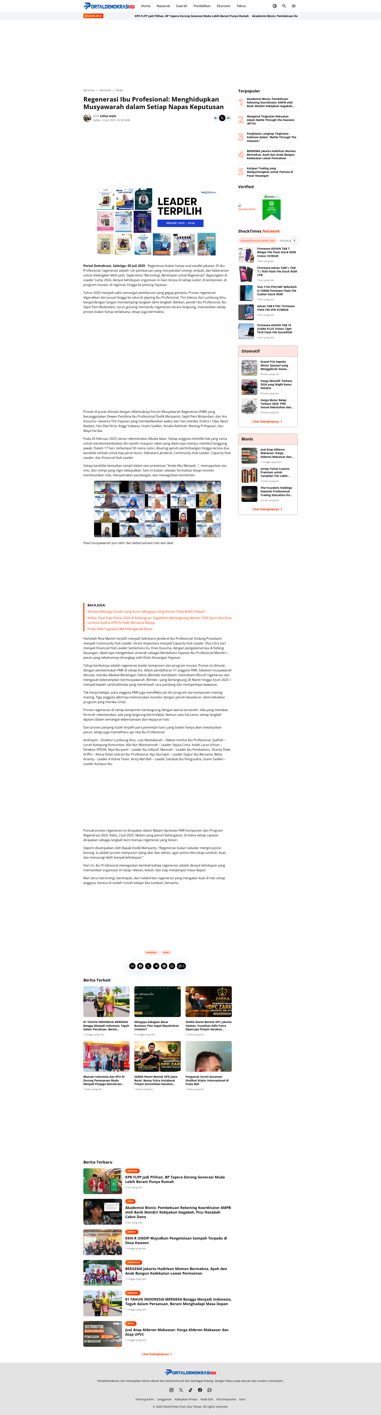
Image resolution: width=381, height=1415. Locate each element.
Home (145, 6)
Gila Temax (194, 1406)
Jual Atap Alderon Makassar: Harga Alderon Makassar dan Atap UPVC (177, 1332)
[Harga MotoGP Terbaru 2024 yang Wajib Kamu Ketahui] (249, 387)
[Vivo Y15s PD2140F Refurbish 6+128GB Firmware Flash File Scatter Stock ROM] (246, 293)
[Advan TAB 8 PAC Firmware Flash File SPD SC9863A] (246, 312)
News (166, 952)
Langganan (164, 1399)
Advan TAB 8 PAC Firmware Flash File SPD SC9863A (276, 308)
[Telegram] (156, 966)
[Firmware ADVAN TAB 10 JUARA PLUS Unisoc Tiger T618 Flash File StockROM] (246, 331)
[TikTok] (190, 1390)
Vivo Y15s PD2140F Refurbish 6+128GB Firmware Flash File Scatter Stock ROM (277, 290)
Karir (242, 1399)
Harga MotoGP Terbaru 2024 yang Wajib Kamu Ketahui (276, 384)
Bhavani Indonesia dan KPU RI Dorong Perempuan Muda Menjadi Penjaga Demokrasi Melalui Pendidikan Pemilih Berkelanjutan (104, 1080)
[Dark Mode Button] (275, 6)
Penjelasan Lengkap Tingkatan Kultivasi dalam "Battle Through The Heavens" (271, 137)
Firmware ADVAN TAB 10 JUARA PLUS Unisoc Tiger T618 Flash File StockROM (274, 328)
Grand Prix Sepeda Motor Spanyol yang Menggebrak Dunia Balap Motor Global (274, 365)
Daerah (181, 6)
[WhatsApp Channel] (210, 1390)
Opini (130, 1201)
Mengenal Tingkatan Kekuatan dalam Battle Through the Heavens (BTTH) (270, 120)
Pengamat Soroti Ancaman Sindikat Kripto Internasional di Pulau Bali (207, 1080)
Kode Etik (207, 1399)
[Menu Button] (294, 6)
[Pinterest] (164, 966)
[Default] (222, 118)
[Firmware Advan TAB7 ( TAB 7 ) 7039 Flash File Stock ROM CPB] (246, 274)
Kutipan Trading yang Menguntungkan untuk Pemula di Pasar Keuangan (270, 172)
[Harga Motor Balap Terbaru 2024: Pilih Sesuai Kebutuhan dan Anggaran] (249, 406)
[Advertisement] (190, 54)
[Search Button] (284, 6)
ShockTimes (171, 1406)
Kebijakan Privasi (186, 1399)
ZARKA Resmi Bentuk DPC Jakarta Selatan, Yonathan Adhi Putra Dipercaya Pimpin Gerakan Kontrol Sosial (209, 1025)
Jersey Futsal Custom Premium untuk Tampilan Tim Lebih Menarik (275, 472)
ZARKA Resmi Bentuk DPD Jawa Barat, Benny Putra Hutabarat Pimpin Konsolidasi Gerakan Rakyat (155, 1080)
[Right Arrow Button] (294, 240)
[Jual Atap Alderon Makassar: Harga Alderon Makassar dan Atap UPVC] (102, 1334)
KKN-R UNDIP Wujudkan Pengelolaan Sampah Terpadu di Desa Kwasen (176, 1240)
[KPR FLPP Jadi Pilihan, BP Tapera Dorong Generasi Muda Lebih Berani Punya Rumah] (102, 1181)
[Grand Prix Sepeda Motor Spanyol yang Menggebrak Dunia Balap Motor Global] (249, 368)
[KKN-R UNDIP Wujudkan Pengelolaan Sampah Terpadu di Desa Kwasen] (102, 1242)
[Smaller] (216, 118)
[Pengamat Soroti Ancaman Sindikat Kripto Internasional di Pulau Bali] (209, 1056)
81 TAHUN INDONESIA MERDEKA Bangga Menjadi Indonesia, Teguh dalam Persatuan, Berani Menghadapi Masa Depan (106, 1025)
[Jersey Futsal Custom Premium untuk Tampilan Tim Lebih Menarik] (249, 475)
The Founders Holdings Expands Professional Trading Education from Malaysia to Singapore (277, 491)
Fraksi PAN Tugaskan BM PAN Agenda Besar (120, 629)
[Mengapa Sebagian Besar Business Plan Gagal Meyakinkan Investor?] (157, 1001)
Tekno (241, 6)
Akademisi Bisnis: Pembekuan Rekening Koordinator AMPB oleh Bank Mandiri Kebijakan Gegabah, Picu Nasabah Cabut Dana (178, 1212)
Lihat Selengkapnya (155, 1354)
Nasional (163, 6)
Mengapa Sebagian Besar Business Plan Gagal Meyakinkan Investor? (156, 1025)
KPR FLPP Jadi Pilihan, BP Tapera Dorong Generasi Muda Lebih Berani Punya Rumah (169, 16)
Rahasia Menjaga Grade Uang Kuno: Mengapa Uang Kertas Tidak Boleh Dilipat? (146, 611)
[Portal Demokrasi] (109, 6)
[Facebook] (140, 966)
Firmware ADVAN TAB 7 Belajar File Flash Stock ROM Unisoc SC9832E (276, 252)
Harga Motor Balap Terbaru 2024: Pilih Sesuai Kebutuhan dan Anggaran (276, 403)
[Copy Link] (132, 966)
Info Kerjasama (226, 1399)
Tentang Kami (144, 1399)
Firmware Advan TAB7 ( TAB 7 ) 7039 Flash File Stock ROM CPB (277, 271)
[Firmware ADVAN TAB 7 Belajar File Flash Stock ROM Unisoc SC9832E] (246, 255)
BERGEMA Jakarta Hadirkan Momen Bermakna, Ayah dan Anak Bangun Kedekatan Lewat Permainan (176, 1271)
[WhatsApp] (172, 966)
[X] (148, 966)
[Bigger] (228, 118)
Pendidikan (202, 6)
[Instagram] (171, 1390)
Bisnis (131, 1323)
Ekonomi (223, 6)
